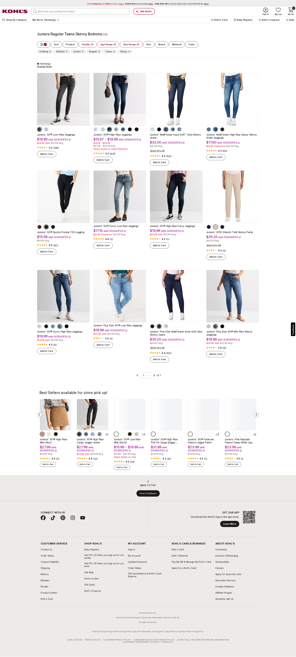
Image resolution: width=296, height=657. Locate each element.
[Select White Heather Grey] (247, 434)
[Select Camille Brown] (160, 434)
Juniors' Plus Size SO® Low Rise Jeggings (117, 325)
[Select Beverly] (165, 326)
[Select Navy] (208, 226)
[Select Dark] (109, 129)
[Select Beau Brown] (39, 226)
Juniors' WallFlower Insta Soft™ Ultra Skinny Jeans (175, 136)
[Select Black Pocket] (46, 226)
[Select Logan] (159, 129)
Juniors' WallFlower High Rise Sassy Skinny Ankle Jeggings (231, 136)
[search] (35, 11)
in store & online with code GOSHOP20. (182, 4)
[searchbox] (80, 11)
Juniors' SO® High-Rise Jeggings (112, 134)
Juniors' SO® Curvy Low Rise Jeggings (116, 226)
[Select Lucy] (179, 129)
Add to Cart (46, 154)
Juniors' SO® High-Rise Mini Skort (53, 441)
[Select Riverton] (208, 129)
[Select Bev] (152, 129)
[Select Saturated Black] (129, 434)
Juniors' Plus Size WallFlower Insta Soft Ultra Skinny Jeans (176, 333)
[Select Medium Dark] (123, 129)
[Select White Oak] (166, 434)
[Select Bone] (49, 434)
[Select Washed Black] (240, 434)
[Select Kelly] (215, 129)
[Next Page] (154, 375)
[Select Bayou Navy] (53, 226)
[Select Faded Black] (39, 129)
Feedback (293, 329)
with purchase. (105, 4)
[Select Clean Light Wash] (92, 434)
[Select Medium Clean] (116, 129)
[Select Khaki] (215, 226)
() (56, 148)
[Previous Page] (137, 375)
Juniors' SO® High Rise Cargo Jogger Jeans (90, 441)
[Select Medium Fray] (116, 434)
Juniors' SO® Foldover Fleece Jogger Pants (201, 441)
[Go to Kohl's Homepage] (15, 11)
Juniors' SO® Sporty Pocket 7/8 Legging (60, 232)
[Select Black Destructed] (129, 129)
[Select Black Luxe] (79, 434)
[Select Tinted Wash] (86, 434)
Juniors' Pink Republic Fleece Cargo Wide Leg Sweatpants (238, 441)
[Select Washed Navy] (234, 434)
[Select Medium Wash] (102, 129)
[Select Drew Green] (153, 434)
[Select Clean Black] (136, 129)
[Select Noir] (222, 129)
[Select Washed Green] (227, 434)
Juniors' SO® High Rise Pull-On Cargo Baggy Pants (164, 441)
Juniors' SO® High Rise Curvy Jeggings (172, 226)
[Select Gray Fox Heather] (190, 434)
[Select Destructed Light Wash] (136, 434)
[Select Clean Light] (46, 129)
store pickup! (139, 4)
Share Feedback (148, 493)
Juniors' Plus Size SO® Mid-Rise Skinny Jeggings (229, 333)
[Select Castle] (165, 129)
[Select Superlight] (95, 129)
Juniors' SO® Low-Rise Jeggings (56, 134)
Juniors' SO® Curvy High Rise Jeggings (59, 331)
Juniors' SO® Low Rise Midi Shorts (127, 441)
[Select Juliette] (172, 129)
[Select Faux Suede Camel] (42, 434)
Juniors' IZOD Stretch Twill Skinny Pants (229, 232)
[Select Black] (222, 226)
